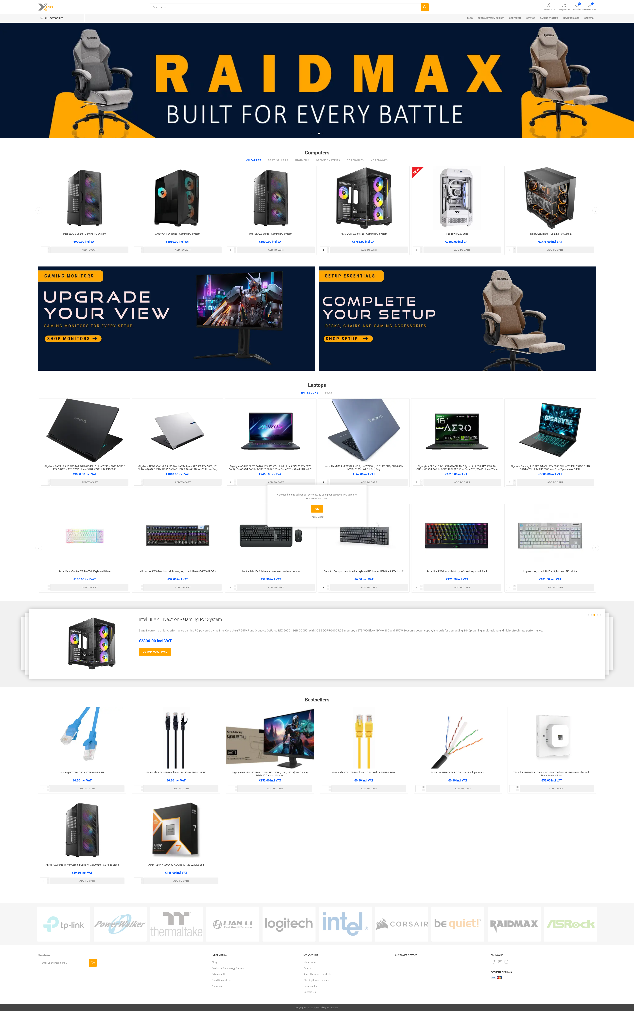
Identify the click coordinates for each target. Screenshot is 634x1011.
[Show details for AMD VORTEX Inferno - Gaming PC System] (363, 198)
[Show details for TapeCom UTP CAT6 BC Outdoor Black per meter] (458, 737)
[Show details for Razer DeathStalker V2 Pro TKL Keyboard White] (84, 535)
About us (217, 986)
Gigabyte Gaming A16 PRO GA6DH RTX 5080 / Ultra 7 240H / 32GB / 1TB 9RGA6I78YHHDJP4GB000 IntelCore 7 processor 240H (550, 468)
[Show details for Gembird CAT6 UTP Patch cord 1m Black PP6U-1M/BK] (176, 737)
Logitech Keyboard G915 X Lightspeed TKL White (550, 571)
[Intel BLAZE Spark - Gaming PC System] (91, 643)
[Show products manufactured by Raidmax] (514, 924)
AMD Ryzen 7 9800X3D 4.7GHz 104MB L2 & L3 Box (176, 864)
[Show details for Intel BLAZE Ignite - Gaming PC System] (550, 198)
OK (317, 509)
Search (425, 7)
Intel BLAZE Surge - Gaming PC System (270, 233)
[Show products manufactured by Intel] (345, 924)
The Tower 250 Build (457, 233)
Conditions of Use (222, 980)
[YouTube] (500, 961)
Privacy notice (219, 974)
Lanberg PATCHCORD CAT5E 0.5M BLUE (82, 772)
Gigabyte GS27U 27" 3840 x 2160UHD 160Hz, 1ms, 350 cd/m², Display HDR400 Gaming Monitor (270, 774)
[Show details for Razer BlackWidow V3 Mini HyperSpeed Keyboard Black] (457, 535)
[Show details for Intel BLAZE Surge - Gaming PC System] (270, 198)
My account (549, 9)
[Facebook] (493, 961)
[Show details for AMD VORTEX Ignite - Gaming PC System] (177, 198)
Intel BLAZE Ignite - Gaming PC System (550, 233)
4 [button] (323, 133)
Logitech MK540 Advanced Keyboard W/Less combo (271, 571)
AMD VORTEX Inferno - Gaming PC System (364, 233)
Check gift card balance (316, 980)
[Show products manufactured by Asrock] (570, 924)
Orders (307, 968)
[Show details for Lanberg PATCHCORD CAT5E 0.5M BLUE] (82, 737)
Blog (214, 962)
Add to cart (90, 250)
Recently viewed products (317, 974)
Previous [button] (38, 210)
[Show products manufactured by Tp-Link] (63, 924)
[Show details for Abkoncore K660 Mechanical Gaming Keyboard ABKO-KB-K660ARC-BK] (177, 535)
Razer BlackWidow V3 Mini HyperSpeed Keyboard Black (457, 571)
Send (93, 963)
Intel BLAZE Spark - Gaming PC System (84, 233)
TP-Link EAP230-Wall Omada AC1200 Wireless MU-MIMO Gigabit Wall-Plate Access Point (551, 774)
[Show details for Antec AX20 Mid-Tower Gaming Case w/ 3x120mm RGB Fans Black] (82, 830)
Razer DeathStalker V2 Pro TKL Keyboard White (84, 571)
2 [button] (315, 133)
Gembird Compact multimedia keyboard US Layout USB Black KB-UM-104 (364, 571)
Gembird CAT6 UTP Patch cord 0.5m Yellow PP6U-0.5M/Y (363, 772)
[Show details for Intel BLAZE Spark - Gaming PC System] (84, 198)
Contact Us (309, 992)
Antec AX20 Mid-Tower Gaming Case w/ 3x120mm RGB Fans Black (82, 864)
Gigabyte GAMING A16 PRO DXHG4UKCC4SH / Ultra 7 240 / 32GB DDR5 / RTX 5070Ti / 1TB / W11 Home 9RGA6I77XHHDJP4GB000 (84, 468)
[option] (317, 80)
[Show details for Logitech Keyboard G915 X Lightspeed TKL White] (550, 535)
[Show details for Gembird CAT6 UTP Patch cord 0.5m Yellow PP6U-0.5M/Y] (364, 737)
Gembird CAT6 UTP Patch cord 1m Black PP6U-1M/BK (176, 772)
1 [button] (311, 133)
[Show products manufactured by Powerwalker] (120, 924)
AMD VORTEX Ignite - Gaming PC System (177, 233)
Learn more (317, 517)
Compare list (564, 9)
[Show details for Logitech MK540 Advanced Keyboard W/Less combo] (270, 535)
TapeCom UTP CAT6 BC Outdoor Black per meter (458, 772)
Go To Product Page (155, 651)
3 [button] (319, 133)
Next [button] (595, 210)
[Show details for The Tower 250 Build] (457, 198)
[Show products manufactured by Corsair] (401, 924)
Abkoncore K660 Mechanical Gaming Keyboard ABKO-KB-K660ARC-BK (177, 571)
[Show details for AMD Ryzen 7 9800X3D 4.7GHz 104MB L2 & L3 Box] (176, 830)
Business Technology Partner (228, 968)
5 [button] (600, 615)
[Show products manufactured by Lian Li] (232, 924)
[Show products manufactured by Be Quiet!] (457, 924)
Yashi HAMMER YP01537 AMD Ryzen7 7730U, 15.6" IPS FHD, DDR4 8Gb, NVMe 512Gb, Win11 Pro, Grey (364, 468)
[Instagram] (506, 961)
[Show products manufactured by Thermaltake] (176, 924)
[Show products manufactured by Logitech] (289, 924)
